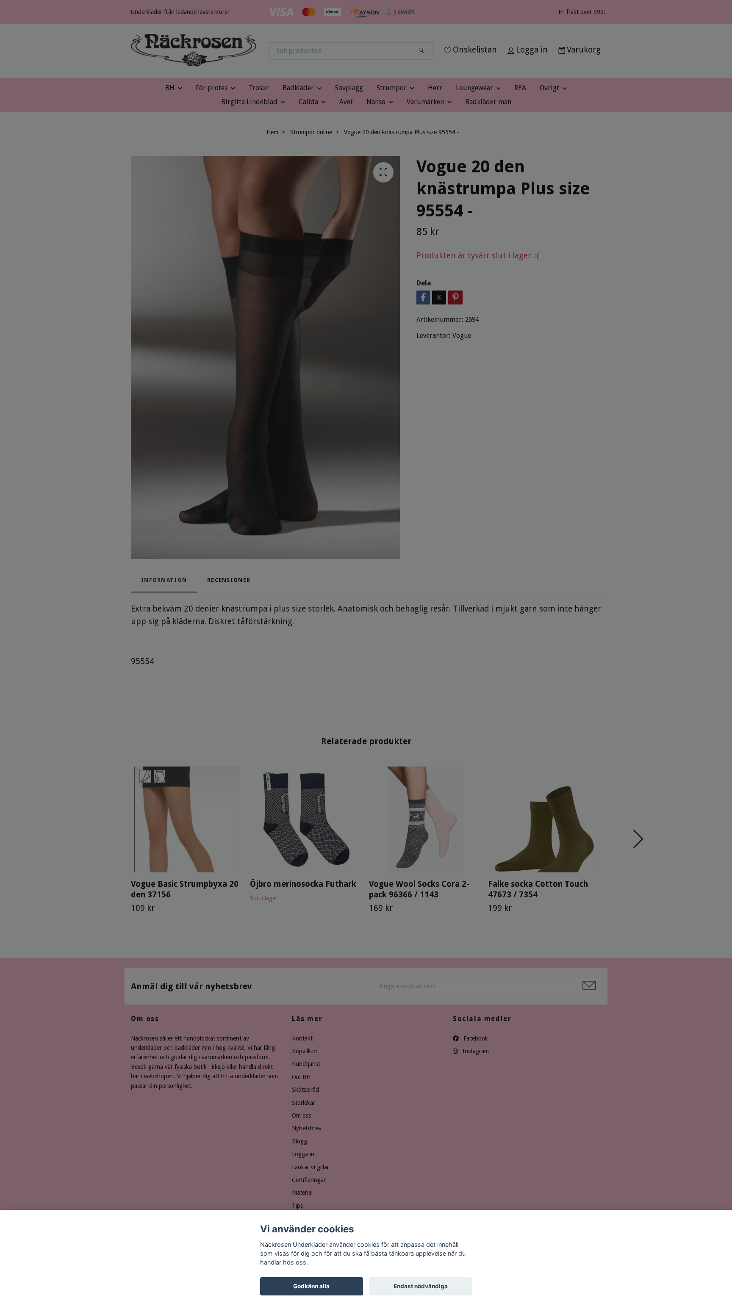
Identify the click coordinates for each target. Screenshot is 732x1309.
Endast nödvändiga (421, 1286)
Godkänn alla (311, 1286)
